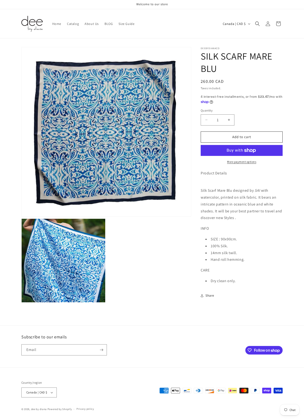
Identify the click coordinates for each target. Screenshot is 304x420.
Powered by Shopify (60, 409)
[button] (257, 24)
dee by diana (39, 409)
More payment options (241, 161)
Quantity (207, 110)
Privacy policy (85, 409)
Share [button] (209, 295)
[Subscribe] (101, 349)
